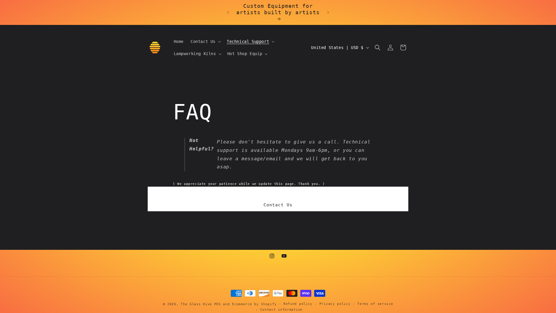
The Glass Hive (196, 304)
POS (217, 304)
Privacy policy (335, 304)
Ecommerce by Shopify (254, 304)
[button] (205, 41)
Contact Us (278, 205)
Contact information (281, 310)
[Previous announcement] (228, 12)
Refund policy (298, 304)
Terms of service (375, 304)
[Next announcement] (328, 12)
